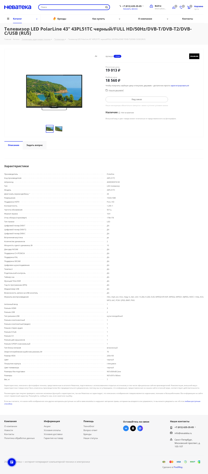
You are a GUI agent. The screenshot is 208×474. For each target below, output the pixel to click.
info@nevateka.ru (183, 433)
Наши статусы (90, 438)
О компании (10, 426)
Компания (10, 421)
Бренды (87, 434)
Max (140, 428)
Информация (52, 421)
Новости (8, 430)
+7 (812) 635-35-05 (132, 6)
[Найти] (106, 7)
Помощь (88, 421)
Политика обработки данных (19, 438)
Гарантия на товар (53, 438)
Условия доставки (53, 434)
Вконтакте (126, 428)
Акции (47, 426)
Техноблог (88, 426)
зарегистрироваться (180, 85)
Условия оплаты (52, 430)
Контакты (9, 434)
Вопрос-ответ (90, 430)
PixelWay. (178, 467)
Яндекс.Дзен (133, 428)
